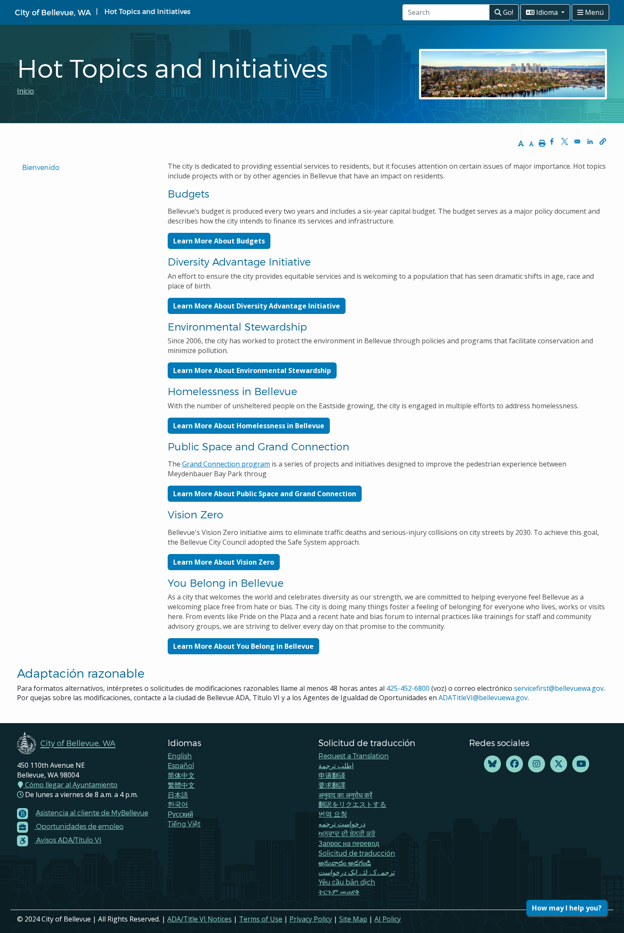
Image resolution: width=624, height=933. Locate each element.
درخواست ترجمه (341, 824)
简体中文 (181, 775)
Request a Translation (353, 756)
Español (181, 765)
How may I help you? (567, 908)
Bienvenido (41, 167)
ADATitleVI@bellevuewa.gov (483, 697)
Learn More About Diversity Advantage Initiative (256, 306)
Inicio (25, 91)
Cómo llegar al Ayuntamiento (70, 784)
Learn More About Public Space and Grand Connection (264, 493)
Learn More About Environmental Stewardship (252, 370)
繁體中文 (181, 785)
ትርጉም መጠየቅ (339, 892)
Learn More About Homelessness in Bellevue (248, 425)
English (180, 756)
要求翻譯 (332, 785)
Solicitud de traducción (356, 853)
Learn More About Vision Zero (223, 562)
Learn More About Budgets (219, 241)
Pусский (180, 814)
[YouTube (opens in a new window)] (580, 764)
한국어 (178, 804)
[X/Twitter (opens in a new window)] (558, 764)
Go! (507, 12)
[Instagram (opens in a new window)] (536, 764)
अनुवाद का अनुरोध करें (345, 795)
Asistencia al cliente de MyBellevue (92, 813)
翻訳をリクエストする (352, 804)
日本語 (178, 795)
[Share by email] (577, 141)
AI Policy (387, 919)
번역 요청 (332, 814)
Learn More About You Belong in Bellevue (243, 646)
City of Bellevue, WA (53, 12)
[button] (602, 141)
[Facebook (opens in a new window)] (514, 764)
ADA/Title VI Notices (199, 919)
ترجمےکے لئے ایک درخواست (356, 872)
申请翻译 (332, 775)
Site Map (353, 919)
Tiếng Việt (184, 824)
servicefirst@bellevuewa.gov (559, 688)
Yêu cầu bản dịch (346, 882)
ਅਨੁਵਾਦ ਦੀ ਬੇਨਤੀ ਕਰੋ (346, 833)
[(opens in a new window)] (492, 764)
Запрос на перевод (348, 843)
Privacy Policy (311, 919)
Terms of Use (260, 919)
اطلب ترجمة (336, 765)
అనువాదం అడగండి (344, 863)
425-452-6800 (408, 688)
